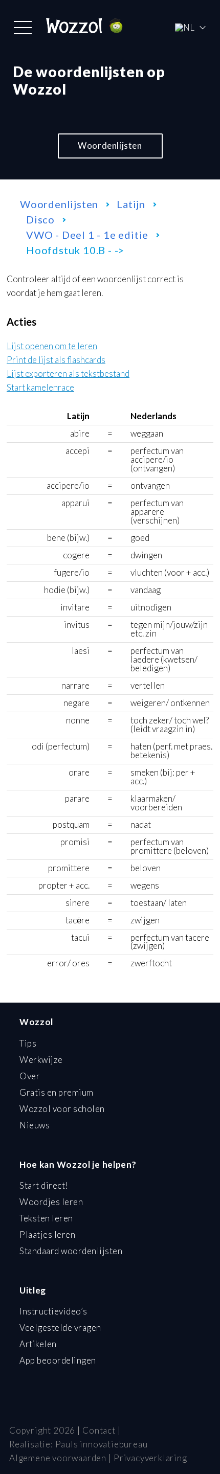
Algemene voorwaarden (57, 1458)
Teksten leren (46, 1218)
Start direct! (43, 1185)
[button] (23, 27)
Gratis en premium (56, 1092)
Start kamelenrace (40, 387)
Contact (99, 1430)
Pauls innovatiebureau (101, 1444)
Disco (40, 219)
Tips (27, 1043)
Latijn (131, 204)
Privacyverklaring (150, 1458)
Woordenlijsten (110, 145)
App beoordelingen (57, 1360)
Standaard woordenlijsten (70, 1250)
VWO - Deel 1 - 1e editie (87, 235)
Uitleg (32, 1290)
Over (29, 1076)
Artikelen (38, 1344)
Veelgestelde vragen (60, 1327)
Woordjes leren (51, 1201)
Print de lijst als (56, 360)
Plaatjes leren (47, 1234)
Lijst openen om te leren (52, 346)
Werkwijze (41, 1059)
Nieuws (34, 1125)
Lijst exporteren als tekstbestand (68, 374)
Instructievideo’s (53, 1311)
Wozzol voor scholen (62, 1108)
